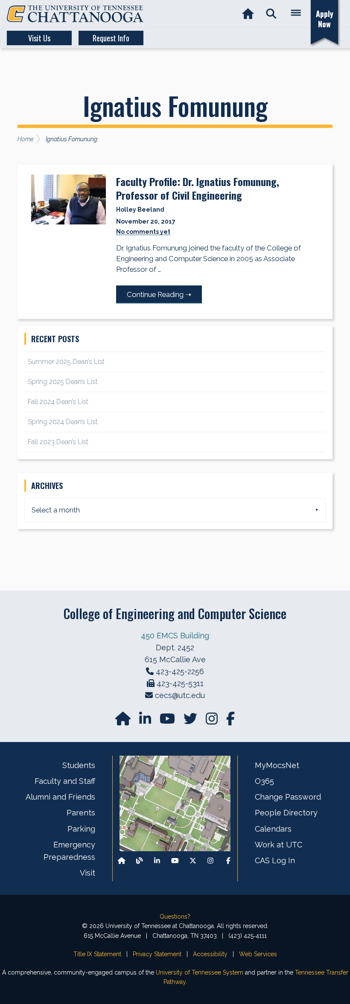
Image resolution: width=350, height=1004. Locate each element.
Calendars (273, 828)
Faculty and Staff (65, 781)
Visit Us (39, 38)
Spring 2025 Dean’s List (63, 382)
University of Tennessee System (199, 972)
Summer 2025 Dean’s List (66, 362)
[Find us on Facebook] (228, 860)
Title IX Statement (97, 954)
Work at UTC (278, 844)
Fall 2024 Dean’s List (58, 402)
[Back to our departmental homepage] (121, 860)
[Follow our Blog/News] (139, 860)
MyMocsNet (277, 765)
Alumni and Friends (60, 796)
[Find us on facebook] (230, 721)
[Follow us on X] (193, 860)
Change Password (288, 796)
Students (78, 765)
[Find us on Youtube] (175, 860)
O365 (264, 781)
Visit (87, 872)
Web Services (258, 954)
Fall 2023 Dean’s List (58, 442)
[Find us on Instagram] (212, 721)
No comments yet (143, 231)
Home (25, 139)
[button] (271, 14)
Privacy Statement (157, 954)
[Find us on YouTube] (168, 721)
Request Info (111, 38)
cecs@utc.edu (180, 695)
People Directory (286, 812)
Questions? (175, 916)
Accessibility (210, 954)
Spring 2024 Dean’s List (63, 422)
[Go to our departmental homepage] (123, 721)
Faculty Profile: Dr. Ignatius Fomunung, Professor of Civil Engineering (197, 188)
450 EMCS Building (175, 635)
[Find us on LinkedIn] (146, 721)
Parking (81, 828)
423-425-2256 (180, 671)
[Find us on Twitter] (191, 721)
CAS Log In (275, 860)
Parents (81, 812)
